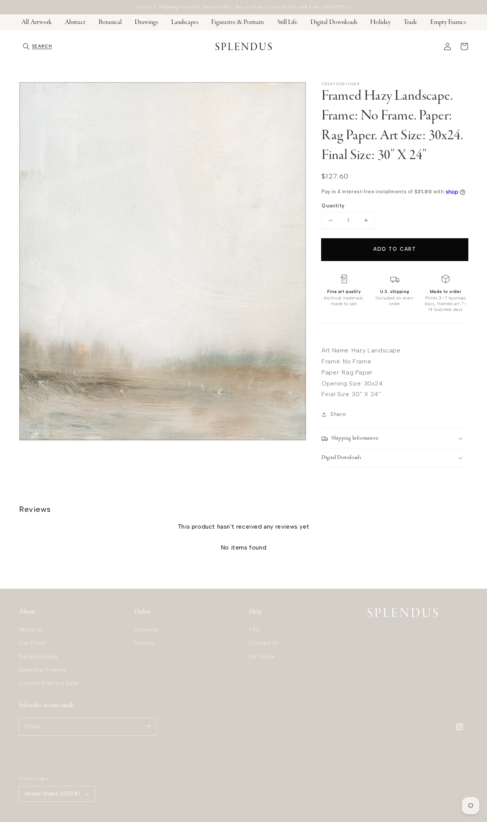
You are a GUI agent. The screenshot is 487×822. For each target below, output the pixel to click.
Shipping (146, 629)
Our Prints (32, 643)
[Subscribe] (147, 726)
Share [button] (338, 414)
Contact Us (264, 643)
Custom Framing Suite (49, 683)
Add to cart (394, 249)
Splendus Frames (42, 670)
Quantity (332, 206)
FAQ (254, 629)
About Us (31, 629)
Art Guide (262, 656)
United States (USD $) (52, 794)
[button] (37, 46)
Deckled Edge (38, 656)
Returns (144, 643)
